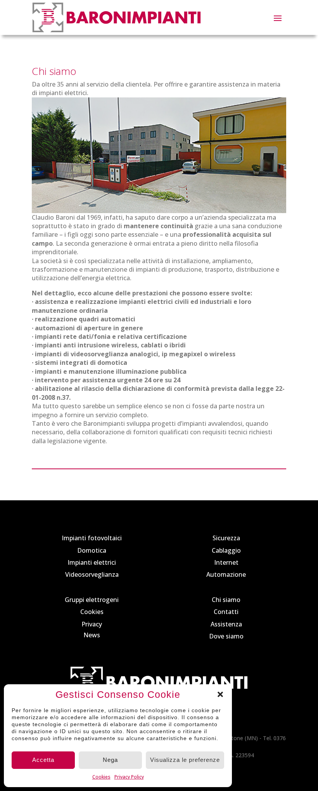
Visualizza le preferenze (185, 759)
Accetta (43, 759)
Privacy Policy (129, 777)
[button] (220, 694)
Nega (110, 759)
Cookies (101, 777)
